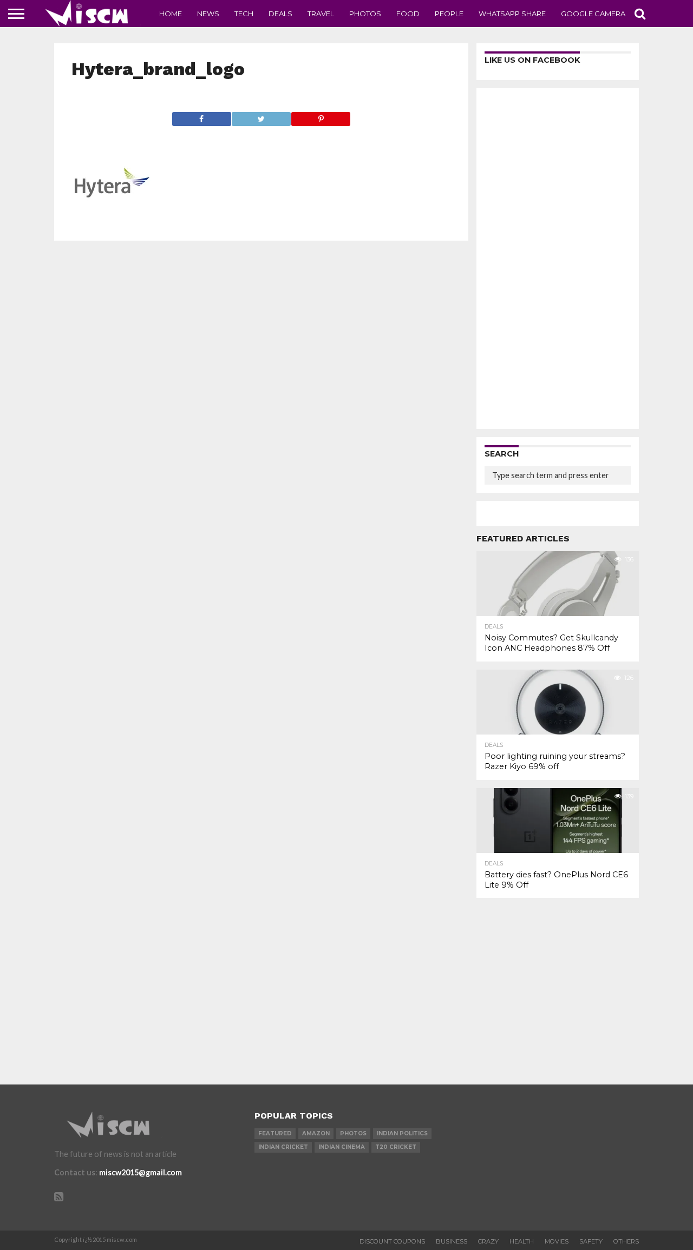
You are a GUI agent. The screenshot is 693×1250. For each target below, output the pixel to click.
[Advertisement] (558, 258)
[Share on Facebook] (201, 116)
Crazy (488, 1241)
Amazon (316, 1133)
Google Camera (593, 13)
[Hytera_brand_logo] (112, 220)
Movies (556, 1241)
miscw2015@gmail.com (140, 1172)
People (449, 13)
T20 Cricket (395, 1146)
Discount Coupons (392, 1241)
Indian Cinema (341, 1146)
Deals (280, 13)
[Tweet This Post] (261, 116)
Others (626, 1241)
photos (353, 1133)
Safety (591, 1241)
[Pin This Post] (320, 116)
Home (170, 13)
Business (451, 1241)
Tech (243, 13)
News (208, 13)
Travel (321, 13)
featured (275, 1133)
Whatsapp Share (512, 13)
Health (521, 1241)
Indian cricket (283, 1146)
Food (408, 13)
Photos (365, 13)
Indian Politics (402, 1133)
